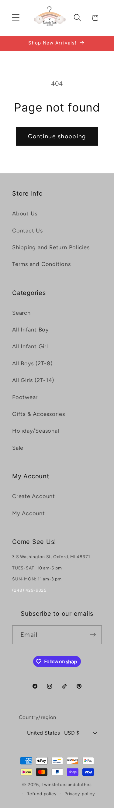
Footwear (25, 397)
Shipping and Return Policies (51, 247)
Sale (17, 448)
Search (21, 313)
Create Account (33, 496)
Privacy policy (79, 793)
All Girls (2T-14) (33, 380)
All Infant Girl (30, 346)
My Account (28, 513)
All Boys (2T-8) (32, 363)
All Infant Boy (30, 329)
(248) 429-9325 (29, 590)
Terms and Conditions (41, 264)
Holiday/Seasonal (35, 430)
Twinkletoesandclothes (67, 784)
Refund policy (41, 793)
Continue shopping (57, 136)
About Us (24, 213)
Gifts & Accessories (38, 414)
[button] (15, 18)
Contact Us (27, 230)
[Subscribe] (93, 634)
